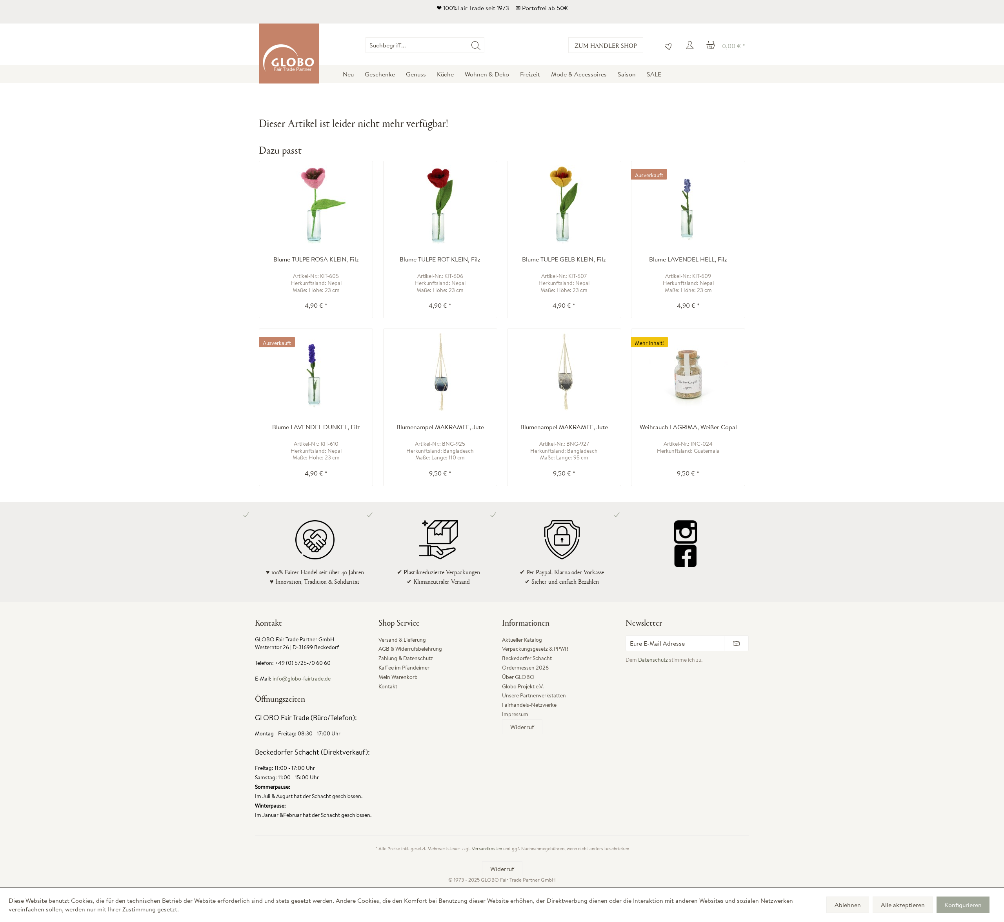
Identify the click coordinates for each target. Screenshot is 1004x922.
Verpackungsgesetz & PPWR (535, 649)
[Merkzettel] (666, 45)
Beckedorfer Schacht (527, 658)
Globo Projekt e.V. (523, 686)
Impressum (515, 714)
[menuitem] (484, 45)
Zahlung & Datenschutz (405, 658)
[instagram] (685, 532)
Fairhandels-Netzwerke (529, 705)
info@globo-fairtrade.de (302, 678)
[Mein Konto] (691, 45)
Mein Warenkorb (398, 677)
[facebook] (685, 555)
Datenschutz (653, 660)
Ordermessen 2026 (525, 668)
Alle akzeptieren (903, 904)
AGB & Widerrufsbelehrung (410, 649)
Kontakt (387, 686)
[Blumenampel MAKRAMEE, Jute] (440, 372)
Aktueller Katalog (522, 640)
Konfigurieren (963, 904)
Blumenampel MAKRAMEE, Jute (440, 427)
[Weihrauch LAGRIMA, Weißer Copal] (688, 372)
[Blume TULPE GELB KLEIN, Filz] (564, 204)
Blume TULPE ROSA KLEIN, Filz (316, 259)
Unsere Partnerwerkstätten (534, 695)
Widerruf (522, 726)
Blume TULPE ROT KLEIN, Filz (440, 259)
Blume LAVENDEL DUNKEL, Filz (316, 427)
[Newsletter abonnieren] (736, 643)
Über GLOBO (518, 677)
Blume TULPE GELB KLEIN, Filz (564, 259)
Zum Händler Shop (606, 45)
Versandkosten (487, 848)
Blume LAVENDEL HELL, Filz (688, 259)
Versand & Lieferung (402, 640)
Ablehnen (848, 904)
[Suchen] (475, 45)
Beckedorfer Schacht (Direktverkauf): (312, 752)
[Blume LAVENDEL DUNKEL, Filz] (316, 372)
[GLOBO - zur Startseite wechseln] (289, 53)
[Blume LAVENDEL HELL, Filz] (688, 204)
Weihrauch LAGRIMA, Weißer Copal (688, 427)
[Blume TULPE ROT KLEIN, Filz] (440, 204)
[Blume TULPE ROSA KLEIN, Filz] (316, 204)
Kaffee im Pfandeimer (403, 668)
